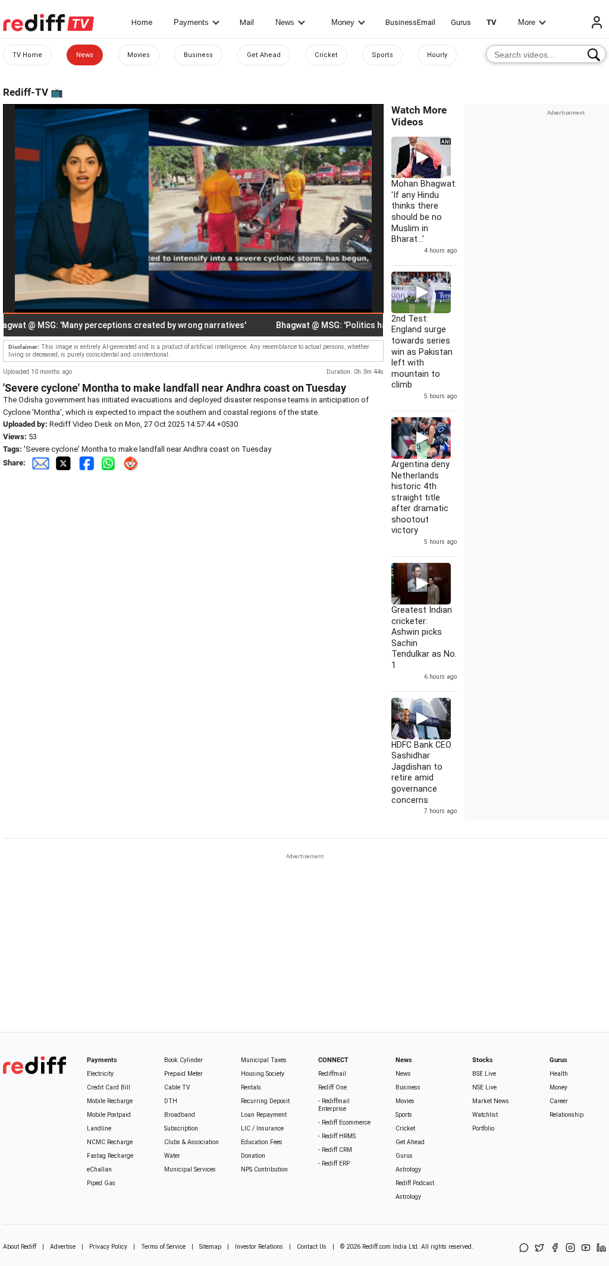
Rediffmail (332, 1074)
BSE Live (484, 1074)
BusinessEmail (410, 22)
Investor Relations (259, 1247)
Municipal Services (190, 1169)
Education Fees (261, 1142)
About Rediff (19, 1247)
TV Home (27, 55)
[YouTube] (586, 1248)
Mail (247, 22)
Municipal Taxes (264, 1060)
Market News (490, 1101)
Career (559, 1101)
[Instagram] (570, 1248)
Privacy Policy (108, 1247)
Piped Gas (101, 1183)
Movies (138, 55)
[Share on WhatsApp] (524, 1248)
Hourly (437, 55)
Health (559, 1074)
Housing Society (262, 1074)
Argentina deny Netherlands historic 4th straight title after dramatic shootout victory (420, 497)
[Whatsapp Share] (111, 462)
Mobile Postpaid (109, 1115)
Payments (191, 22)
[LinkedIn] (601, 1248)
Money (342, 22)
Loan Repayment (264, 1115)
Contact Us (312, 1247)
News (284, 22)
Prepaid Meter (183, 1074)
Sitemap (210, 1247)
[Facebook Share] (87, 462)
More (526, 22)
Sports (382, 55)
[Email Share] (40, 462)
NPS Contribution (264, 1169)
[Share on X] (539, 1248)
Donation (253, 1156)
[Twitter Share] (64, 462)
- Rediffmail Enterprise (334, 1105)
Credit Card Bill (108, 1087)
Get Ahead (264, 55)
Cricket (326, 55)
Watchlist (485, 1115)
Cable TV (177, 1087)
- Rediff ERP (334, 1163)
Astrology (408, 1169)
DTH (170, 1101)
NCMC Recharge (110, 1142)
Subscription (181, 1128)
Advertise (63, 1247)
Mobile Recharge (110, 1101)
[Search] (593, 55)
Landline (99, 1128)
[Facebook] (555, 1248)
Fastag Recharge (110, 1156)
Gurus (461, 22)
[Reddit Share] (132, 462)
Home (141, 22)
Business (198, 55)
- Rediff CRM (335, 1150)
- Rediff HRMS (337, 1136)
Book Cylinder (183, 1060)
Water (172, 1156)
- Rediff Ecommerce (344, 1122)
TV (491, 22)
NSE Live (484, 1087)
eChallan (99, 1169)
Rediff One (332, 1087)
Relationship (566, 1115)
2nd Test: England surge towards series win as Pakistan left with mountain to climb (422, 352)
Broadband (179, 1115)
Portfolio (483, 1128)
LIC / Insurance (262, 1128)
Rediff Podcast (414, 1183)
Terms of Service (163, 1247)
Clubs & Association (191, 1142)
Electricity (100, 1074)
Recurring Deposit (265, 1101)
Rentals (251, 1087)
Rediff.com (376, 1247)
